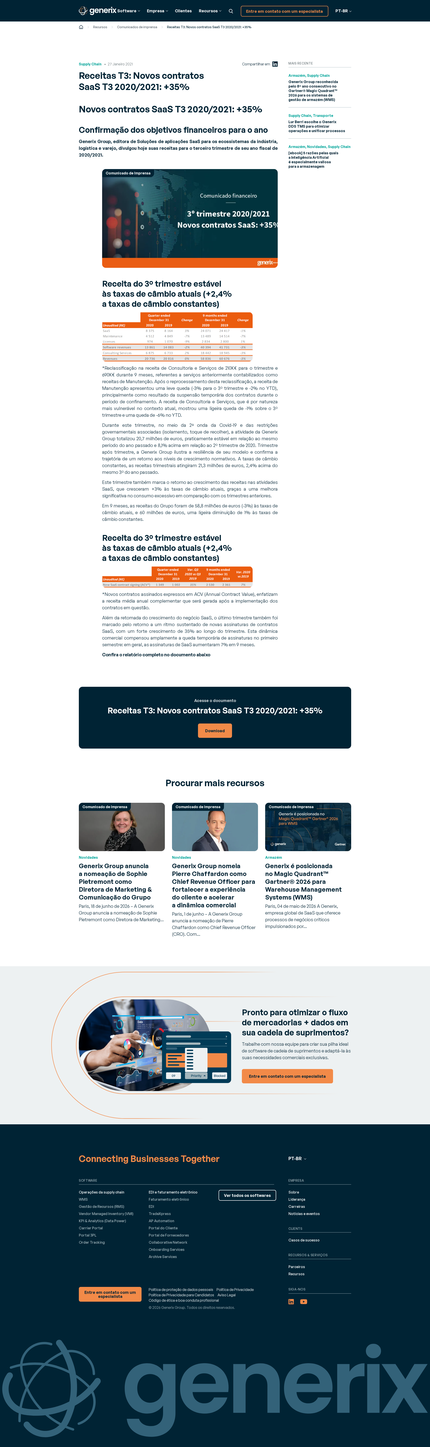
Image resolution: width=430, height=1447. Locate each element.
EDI (151, 1206)
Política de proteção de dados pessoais (181, 1289)
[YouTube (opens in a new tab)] (303, 1301)
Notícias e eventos (304, 1213)
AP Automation (161, 1221)
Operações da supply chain (101, 1192)
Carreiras (296, 1206)
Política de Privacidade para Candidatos (181, 1295)
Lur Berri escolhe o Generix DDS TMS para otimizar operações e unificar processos (316, 126)
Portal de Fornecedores (169, 1235)
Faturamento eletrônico (169, 1199)
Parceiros (296, 1267)
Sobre (293, 1192)
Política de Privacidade (235, 1289)
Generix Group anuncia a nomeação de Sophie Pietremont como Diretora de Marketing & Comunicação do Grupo (115, 881)
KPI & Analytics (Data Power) (102, 1221)
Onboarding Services (167, 1249)
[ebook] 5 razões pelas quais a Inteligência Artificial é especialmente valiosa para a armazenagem (313, 160)
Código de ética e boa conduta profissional (184, 1300)
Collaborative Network (168, 1242)
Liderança (296, 1199)
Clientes (183, 10)
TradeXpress (160, 1213)
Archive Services (163, 1256)
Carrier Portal (91, 1228)
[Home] (81, 27)
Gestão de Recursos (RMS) (101, 1206)
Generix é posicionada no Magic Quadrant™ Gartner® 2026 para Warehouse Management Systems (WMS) (303, 881)
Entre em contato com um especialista (284, 11)
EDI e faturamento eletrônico (173, 1192)
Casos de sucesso (304, 1240)
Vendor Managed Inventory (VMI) (106, 1213)
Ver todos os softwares (247, 1195)
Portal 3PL (88, 1235)
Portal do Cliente (163, 1228)
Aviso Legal (226, 1295)
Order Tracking (92, 1242)
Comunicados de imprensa (137, 27)
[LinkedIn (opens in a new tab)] (275, 64)
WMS (83, 1199)
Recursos (100, 27)
